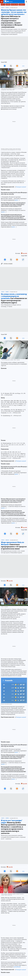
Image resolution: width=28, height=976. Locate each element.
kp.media (25, 253)
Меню (1, 1)
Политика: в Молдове (8, 263)
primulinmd (17, 967)
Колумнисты (22, 4)
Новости (3, 4)
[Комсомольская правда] (8, 1)
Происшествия (14, 4)
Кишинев (8, 4)
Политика (7, 7)
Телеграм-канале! (21, 187)
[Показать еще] (23, 65)
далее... (17, 200)
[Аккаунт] (26, 1)
